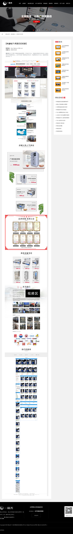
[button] (33, 30)
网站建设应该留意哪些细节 (62, 101)
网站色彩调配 (59, 125)
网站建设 (45, 3)
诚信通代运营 (31, 3)
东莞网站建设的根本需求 (61, 107)
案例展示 (51, 3)
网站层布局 (58, 128)
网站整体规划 (59, 131)
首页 (20, 3)
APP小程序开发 (38, 3)
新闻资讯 (56, 3)
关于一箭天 (62, 3)
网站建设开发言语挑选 (61, 109)
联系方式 (68, 3)
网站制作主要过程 (60, 123)
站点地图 (2, 518)
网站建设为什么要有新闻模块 (62, 117)
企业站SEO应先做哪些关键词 (62, 115)
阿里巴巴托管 (20, 34)
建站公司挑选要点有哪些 (61, 104)
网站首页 (7, 34)
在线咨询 (36, 515)
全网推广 (24, 3)
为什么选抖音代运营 (60, 120)
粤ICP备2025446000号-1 (9, 517)
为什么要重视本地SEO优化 (62, 112)
